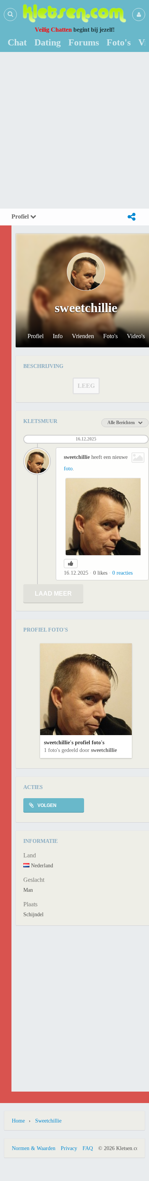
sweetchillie (104, 750)
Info (58, 336)
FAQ (88, 1148)
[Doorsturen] (131, 217)
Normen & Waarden (33, 1148)
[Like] (71, 563)
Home (18, 1121)
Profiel (20, 216)
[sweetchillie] (37, 461)
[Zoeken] (10, 14)
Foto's (110, 336)
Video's (136, 336)
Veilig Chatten (53, 29)
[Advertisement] (74, 130)
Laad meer (53, 593)
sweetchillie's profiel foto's (74, 742)
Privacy (69, 1148)
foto (68, 468)
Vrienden (83, 336)
